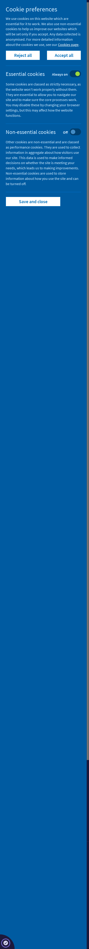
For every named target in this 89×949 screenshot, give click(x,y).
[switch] (46, 74)
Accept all (64, 55)
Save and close (33, 201)
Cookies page (68, 44)
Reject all (23, 55)
